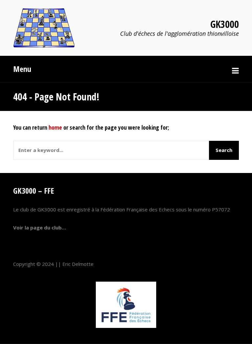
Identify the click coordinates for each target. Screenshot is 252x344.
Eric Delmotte (78, 264)
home (55, 127)
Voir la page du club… (39, 227)
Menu (22, 68)
